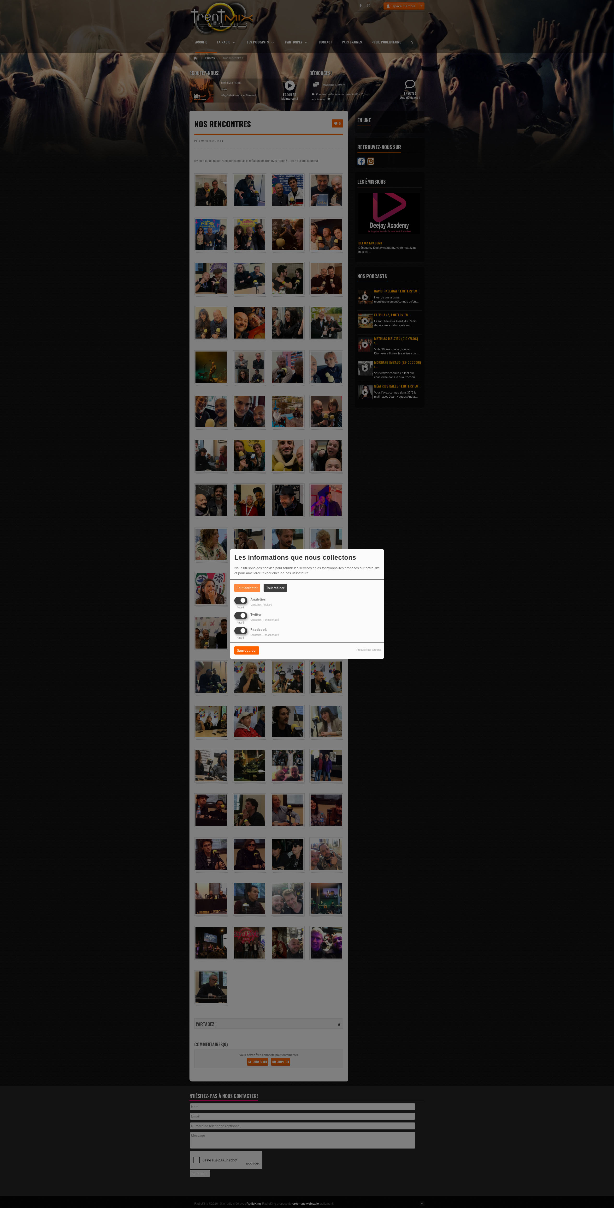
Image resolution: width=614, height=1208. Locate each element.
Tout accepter (247, 588)
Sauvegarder (247, 651)
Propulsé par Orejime (368, 650)
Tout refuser (275, 588)
